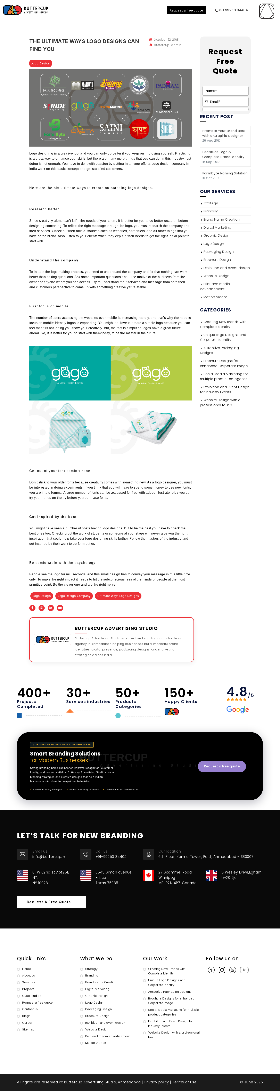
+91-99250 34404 (111, 856)
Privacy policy (156, 1082)
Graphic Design (217, 235)
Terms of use (184, 1082)
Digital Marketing (217, 227)
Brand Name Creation (222, 219)
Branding (211, 211)
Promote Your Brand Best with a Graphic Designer (223, 133)
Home (26, 969)
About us (28, 975)
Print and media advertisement (215, 286)
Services (28, 982)
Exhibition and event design (227, 268)
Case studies (31, 996)
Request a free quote (186, 10)
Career (27, 1023)
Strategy (211, 203)
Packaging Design (219, 251)
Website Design (217, 276)
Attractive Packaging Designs (170, 992)
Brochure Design (217, 259)
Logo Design (214, 243)
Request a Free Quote (49, 902)
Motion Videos (216, 297)
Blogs (26, 1016)
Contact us (30, 1009)
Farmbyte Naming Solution (225, 173)
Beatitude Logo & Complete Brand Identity (223, 154)
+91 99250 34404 (233, 10)
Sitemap (28, 1029)
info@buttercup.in (48, 856)
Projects (28, 989)
